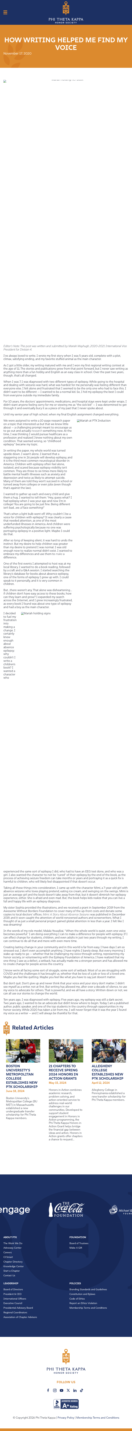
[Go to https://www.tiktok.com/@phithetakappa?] (81, 1390)
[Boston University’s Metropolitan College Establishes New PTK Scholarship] (23, 1051)
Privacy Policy (66, 1418)
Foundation (77, 1237)
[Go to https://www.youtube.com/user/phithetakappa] (61, 1390)
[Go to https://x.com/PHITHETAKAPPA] (68, 1390)
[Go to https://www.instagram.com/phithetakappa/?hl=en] (55, 1390)
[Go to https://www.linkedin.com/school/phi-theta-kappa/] (75, 1390)
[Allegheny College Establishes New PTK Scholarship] (109, 1051)
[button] (43, 1209)
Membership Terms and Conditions (97, 1418)
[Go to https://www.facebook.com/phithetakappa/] (48, 1390)
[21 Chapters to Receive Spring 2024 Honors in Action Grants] (66, 1051)
